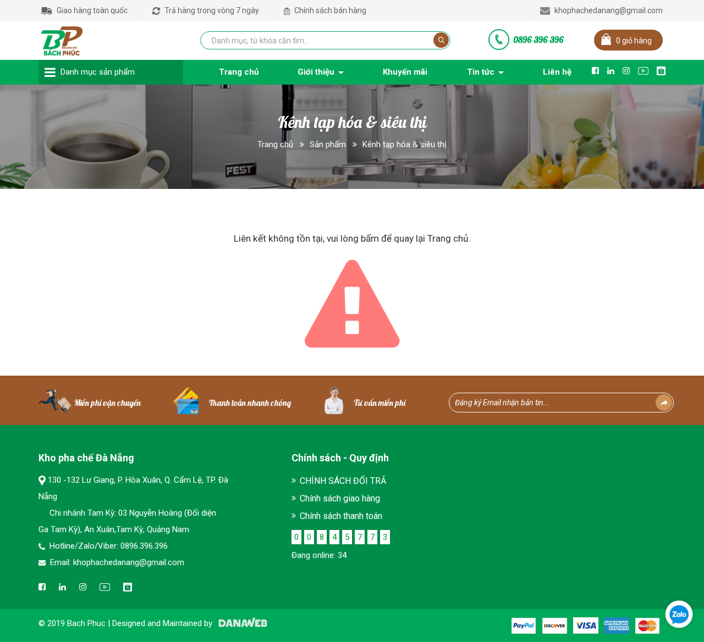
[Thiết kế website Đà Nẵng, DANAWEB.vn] (241, 623)
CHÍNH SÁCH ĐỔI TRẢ (343, 481)
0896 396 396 (538, 39)
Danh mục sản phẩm (98, 72)
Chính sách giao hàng (340, 498)
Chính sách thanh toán (341, 516)
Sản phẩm (328, 144)
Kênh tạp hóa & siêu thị (404, 144)
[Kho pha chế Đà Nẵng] (62, 38)
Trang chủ (275, 144)
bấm (370, 238)
